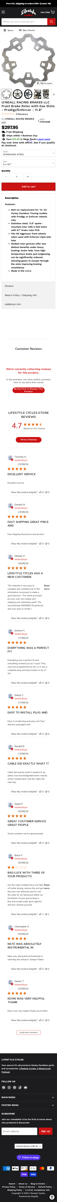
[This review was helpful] (40, 492)
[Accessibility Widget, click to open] (52, 1197)
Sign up (45, 1131)
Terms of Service (27, 1187)
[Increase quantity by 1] (28, 176)
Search (12, 1184)
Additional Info (13, 304)
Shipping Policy (14, 1190)
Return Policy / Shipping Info (21, 295)
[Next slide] (53, 94)
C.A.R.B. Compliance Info (37, 1190)
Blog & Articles (38, 1184)
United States (27, 1146)
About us (23, 1184)
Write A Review (29, 439)
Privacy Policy (8, 1187)
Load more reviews (28, 1032)
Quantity (6, 171)
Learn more (43, 139)
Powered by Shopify (28, 1196)
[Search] (51, 21)
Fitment (9, 286)
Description (11, 198)
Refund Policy (45, 1187)
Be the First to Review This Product (28, 390)
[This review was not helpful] (46, 492)
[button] (6, 94)
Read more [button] (46, 587)
